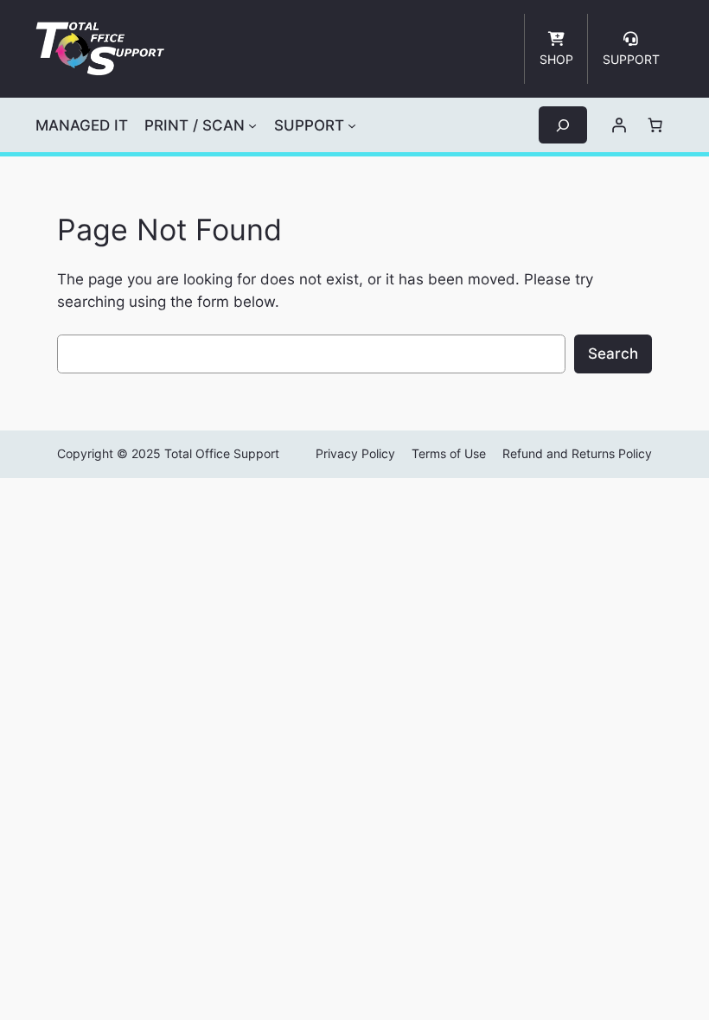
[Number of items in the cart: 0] (655, 125)
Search (613, 353)
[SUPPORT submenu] (352, 125)
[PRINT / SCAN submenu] (252, 125)
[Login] (619, 125)
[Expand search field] (563, 124)
